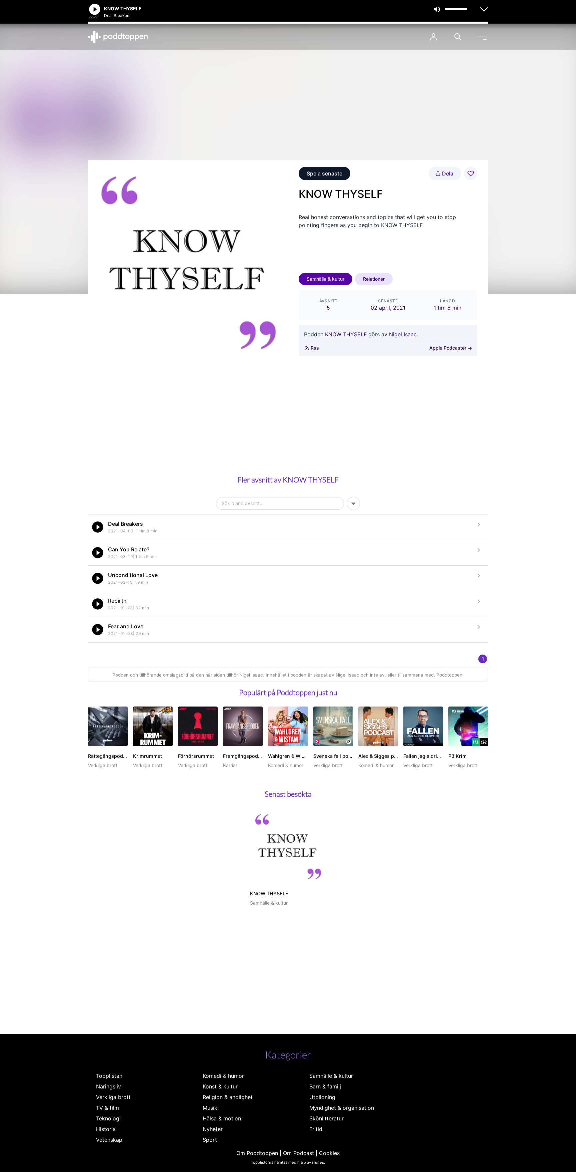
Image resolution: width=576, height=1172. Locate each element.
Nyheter (213, 1129)
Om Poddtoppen (257, 1153)
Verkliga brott (113, 1097)
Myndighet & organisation (341, 1107)
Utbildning (322, 1097)
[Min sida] (433, 36)
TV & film (107, 1107)
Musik (210, 1107)
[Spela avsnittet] (98, 527)
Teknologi (108, 1118)
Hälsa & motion (222, 1118)
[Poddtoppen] (118, 37)
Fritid (315, 1129)
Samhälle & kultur (325, 279)
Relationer (374, 279)
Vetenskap (109, 1139)
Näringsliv (108, 1086)
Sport (210, 1139)
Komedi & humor (223, 1075)
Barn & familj (325, 1086)
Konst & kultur (220, 1086)
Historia (106, 1129)
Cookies (329, 1153)
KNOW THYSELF (346, 334)
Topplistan (109, 1075)
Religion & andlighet (228, 1097)
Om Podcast (298, 1153)
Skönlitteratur (326, 1118)
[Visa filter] (353, 503)
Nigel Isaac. (403, 334)
